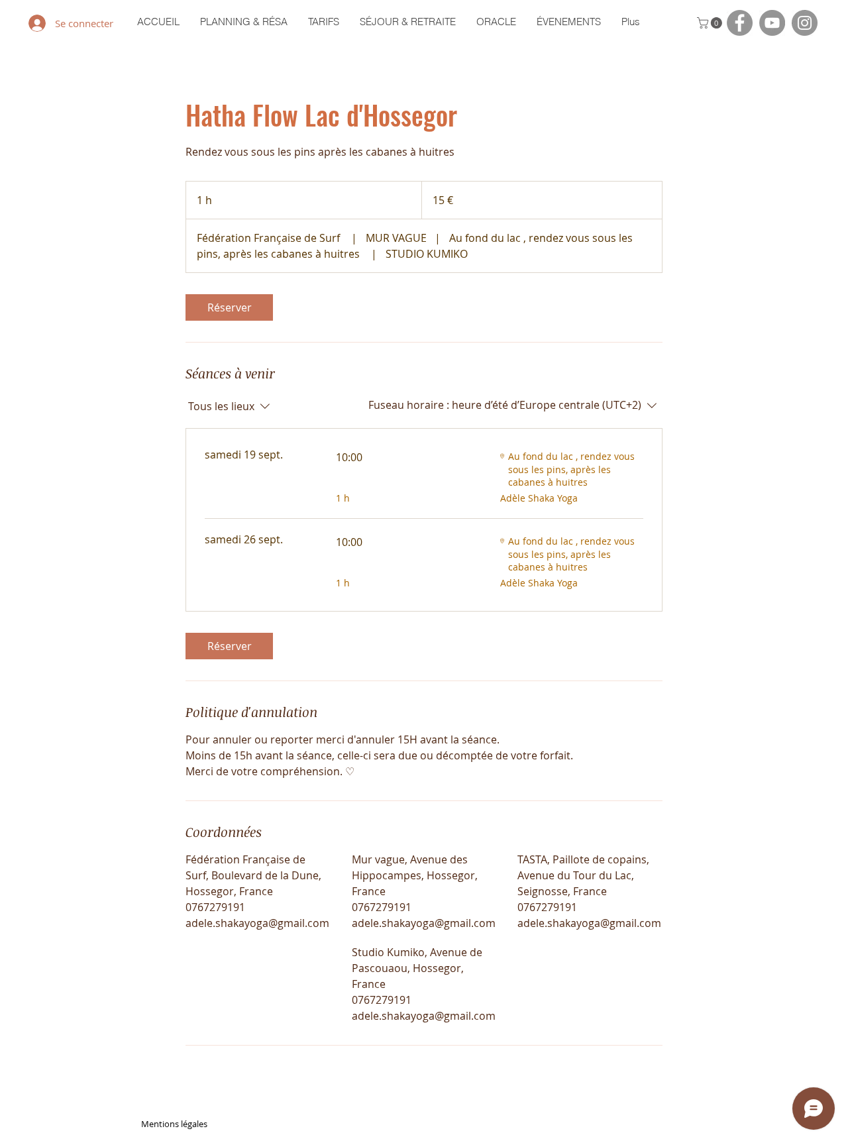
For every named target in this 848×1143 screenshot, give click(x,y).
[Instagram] (805, 23)
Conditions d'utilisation (662, 1124)
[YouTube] (772, 23)
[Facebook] (740, 23)
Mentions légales (174, 1124)
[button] (711, 22)
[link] (229, 307)
